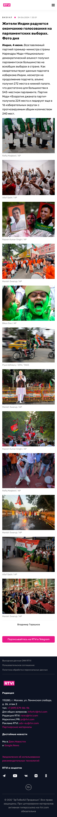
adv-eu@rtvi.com (29, 723)
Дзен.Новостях (17, 741)
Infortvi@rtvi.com (37, 711)
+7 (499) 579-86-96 (18, 707)
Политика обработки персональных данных (25, 670)
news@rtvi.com (29, 715)
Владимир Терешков (28, 624)
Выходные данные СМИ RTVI (16, 660)
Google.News (11, 745)
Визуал (7, 17)
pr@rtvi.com (27, 719)
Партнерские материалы (17, 727)
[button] (53, 5)
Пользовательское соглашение (18, 665)
